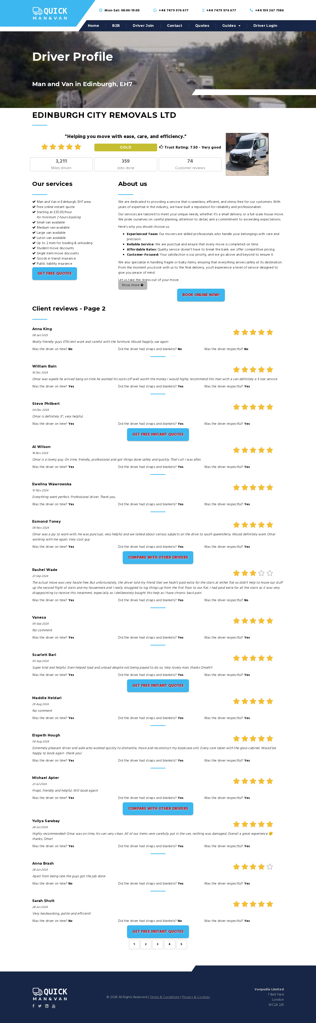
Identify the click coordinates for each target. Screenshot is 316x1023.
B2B (116, 26)
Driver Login (265, 26)
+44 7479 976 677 (174, 10)
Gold (126, 147)
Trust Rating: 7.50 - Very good (192, 147)
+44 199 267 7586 (269, 10)
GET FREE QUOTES (55, 273)
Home (93, 26)
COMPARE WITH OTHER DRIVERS (158, 557)
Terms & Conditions (164, 997)
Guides (229, 26)
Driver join (143, 26)
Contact (174, 26)
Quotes (202, 26)
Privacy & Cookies (196, 997)
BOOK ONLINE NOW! (201, 295)
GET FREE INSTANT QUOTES (157, 434)
